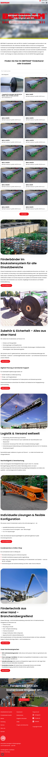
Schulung (3, 721)
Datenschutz (20, 715)
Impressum (19, 712)
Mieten (2, 718)
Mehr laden (24, 214)
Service (2, 725)
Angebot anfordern (22, 718)
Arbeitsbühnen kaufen (6, 712)
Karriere (3, 731)
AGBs (18, 721)
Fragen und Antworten (22, 725)
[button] (2, 754)
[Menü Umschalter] (46, 3)
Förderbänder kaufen (6, 715)
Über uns (3, 728)
